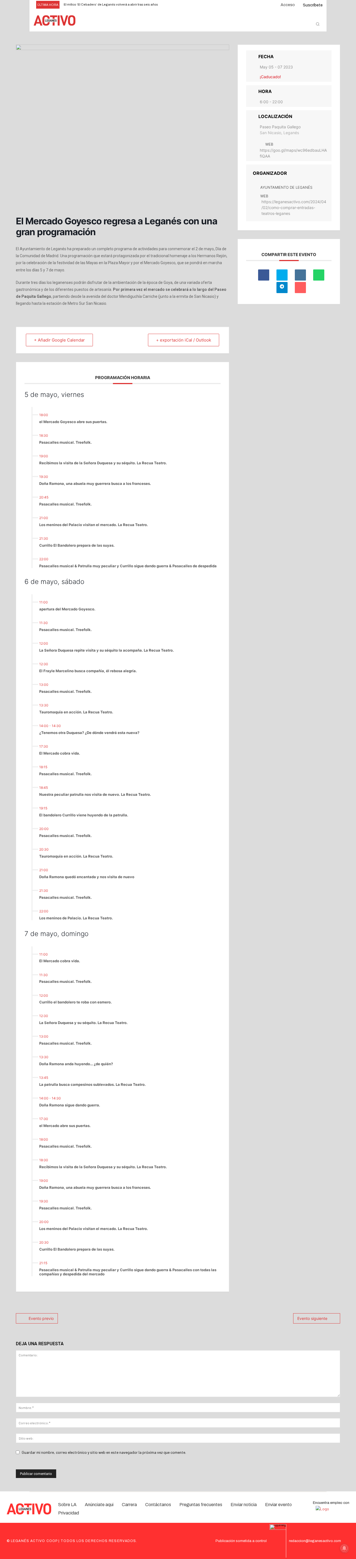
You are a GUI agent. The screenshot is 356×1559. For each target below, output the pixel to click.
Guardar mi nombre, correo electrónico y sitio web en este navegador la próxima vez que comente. (104, 1452)
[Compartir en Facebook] (263, 275)
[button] (317, 24)
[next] (185, 4)
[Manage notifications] (344, 1548)
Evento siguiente (312, 1318)
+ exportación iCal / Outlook (183, 340)
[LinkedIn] (300, 275)
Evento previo (41, 1318)
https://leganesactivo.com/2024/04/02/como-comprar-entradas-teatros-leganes (293, 207)
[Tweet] (282, 275)
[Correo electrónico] (300, 287)
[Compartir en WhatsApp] (318, 275)
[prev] (177, 4)
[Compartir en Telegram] (282, 287)
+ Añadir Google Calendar (59, 340)
